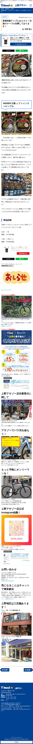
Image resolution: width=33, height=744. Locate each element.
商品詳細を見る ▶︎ (22, 44)
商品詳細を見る (23, 253)
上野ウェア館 (4, 638)
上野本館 (3, 612)
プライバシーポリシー (16, 737)
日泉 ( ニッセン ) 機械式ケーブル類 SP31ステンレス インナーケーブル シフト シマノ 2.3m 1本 (20, 249)
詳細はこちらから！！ (6, 326)
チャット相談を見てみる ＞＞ (9, 599)
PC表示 (16, 742)
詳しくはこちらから (6, 290)
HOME (2, 8)
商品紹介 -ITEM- (9, 8)
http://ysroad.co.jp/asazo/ (7, 581)
